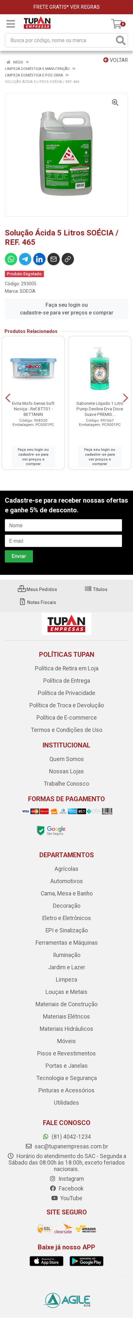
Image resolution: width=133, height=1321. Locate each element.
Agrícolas (66, 869)
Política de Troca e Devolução (66, 705)
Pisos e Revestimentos (66, 1053)
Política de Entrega (66, 681)
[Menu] (10, 24)
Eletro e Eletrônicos (66, 918)
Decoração (66, 906)
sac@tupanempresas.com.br (70, 1146)
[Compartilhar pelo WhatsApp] (11, 259)
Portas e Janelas (67, 1066)
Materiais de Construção (66, 1004)
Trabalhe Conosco (66, 783)
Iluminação (66, 955)
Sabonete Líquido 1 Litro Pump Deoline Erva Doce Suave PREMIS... (100, 409)
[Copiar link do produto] (68, 259)
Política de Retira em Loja (66, 668)
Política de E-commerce (66, 717)
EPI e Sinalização (67, 930)
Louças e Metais (66, 992)
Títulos (99, 589)
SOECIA (28, 291)
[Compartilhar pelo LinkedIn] (39, 259)
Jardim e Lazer (66, 967)
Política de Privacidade (66, 693)
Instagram (70, 1179)
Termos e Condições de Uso (66, 730)
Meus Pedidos (41, 589)
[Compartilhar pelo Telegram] (25, 259)
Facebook (70, 1188)
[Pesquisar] (121, 40)
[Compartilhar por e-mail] (53, 259)
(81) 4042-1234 (70, 1136)
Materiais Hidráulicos (66, 1029)
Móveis (66, 1041)
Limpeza (66, 979)
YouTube (70, 1198)
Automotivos (66, 881)
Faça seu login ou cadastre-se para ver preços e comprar (66, 309)
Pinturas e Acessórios (66, 1090)
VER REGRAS (85, 7)
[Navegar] (8, 398)
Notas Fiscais (41, 602)
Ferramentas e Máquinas (67, 943)
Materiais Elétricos (66, 1016)
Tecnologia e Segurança (66, 1078)
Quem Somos (66, 759)
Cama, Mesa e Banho (67, 893)
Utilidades (66, 1102)
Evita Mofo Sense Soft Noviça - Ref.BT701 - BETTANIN (33, 409)
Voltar (118, 60)
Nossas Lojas (66, 771)
